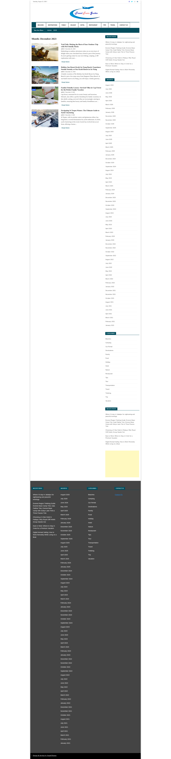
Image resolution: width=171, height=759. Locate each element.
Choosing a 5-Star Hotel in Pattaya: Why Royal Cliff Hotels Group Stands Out (44, 519)
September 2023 (111, 209)
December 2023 (111, 197)
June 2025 (109, 139)
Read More (65, 62)
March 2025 (109, 147)
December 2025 (111, 116)
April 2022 (109, 275)
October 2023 (110, 205)
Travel (112, 25)
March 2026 (109, 104)
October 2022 (110, 251)
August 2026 (110, 85)
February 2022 (110, 282)
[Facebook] (129, 1)
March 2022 (109, 279)
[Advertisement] (122, 464)
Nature (108, 370)
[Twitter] (132, 1)
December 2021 (111, 290)
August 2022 (110, 259)
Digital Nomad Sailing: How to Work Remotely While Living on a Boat (45, 534)
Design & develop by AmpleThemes (44, 755)
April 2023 (109, 228)
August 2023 (110, 213)
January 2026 (110, 112)
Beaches (41, 25)
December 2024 (111, 159)
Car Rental (109, 346)
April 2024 (109, 182)
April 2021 (109, 313)
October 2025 (110, 124)
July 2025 (109, 135)
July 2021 (109, 306)
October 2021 (110, 298)
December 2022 (111, 244)
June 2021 (109, 310)
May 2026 (109, 97)
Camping (108, 342)
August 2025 (110, 131)
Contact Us (124, 25)
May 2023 (109, 224)
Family (64, 25)
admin (63, 49)
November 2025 (111, 120)
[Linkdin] (137, 1)
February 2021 (110, 321)
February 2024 (110, 190)
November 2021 (111, 294)
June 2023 (109, 221)
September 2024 (111, 166)
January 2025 (110, 155)
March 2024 (109, 186)
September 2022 (111, 255)
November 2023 (111, 201)
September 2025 (111, 128)
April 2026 (109, 100)
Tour (107, 381)
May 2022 (109, 271)
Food (107, 358)
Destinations (52, 25)
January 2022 (110, 286)
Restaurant (93, 25)
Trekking (108, 393)
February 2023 (110, 236)
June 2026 (109, 93)
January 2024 (110, 193)
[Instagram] (135, 1)
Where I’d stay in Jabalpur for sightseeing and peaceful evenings (43, 497)
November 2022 (111, 248)
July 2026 (109, 89)
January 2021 (110, 325)
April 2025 (109, 143)
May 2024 (109, 178)
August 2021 (110, 302)
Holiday (73, 25)
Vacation (108, 401)
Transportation (110, 385)
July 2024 (109, 174)
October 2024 (110, 162)
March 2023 (109, 232)
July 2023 (109, 217)
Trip (33, 46)
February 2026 (110, 108)
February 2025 (110, 151)
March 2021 (109, 317)
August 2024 (110, 170)
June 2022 (109, 267)
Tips (104, 25)
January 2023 (110, 240)
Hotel (82, 25)
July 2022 (109, 263)
